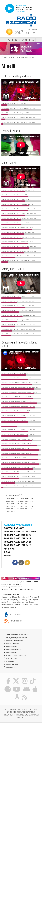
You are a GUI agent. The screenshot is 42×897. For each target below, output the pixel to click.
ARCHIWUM (9, 548)
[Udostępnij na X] (21, 562)
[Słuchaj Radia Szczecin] (9, 8)
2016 (22, 506)
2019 (8, 509)
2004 (22, 501)
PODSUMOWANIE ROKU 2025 (17, 535)
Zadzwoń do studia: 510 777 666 (17, 635)
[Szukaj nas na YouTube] (17, 686)
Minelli (8, 66)
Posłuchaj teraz (11, 658)
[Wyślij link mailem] (27, 562)
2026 (13, 511)
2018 (31, 506)
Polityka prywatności (17, 715)
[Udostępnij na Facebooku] (15, 562)
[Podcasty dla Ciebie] (17, 694)
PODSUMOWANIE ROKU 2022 (17, 545)
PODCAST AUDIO (15, 614)
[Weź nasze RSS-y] (25, 694)
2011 (27, 504)
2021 (17, 509)
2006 (31, 501)
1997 (17, 499)
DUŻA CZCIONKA (12, 664)
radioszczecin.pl (11, 647)
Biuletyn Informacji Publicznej (16, 655)
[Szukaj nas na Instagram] (25, 678)
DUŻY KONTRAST (12, 667)
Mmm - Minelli (9, 163)
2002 (13, 501)
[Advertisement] (21, 746)
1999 (27, 499)
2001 (8, 501)
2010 (22, 504)
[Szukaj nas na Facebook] (8, 678)
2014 (13, 506)
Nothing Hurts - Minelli (13, 269)
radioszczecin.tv (11, 652)
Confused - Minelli (10, 131)
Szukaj (32, 40)
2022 (22, 509)
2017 (27, 506)
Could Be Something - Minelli (16, 76)
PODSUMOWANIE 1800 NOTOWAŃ (20, 531)
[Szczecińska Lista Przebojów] (21, 48)
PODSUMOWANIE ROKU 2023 (17, 541)
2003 (17, 501)
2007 (8, 504)
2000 (31, 499)
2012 (31, 504)
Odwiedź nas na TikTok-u (22, 40)
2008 (13, 504)
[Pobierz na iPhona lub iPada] (35, 686)
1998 (22, 499)
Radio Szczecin (9, 57)
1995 (8, 499)
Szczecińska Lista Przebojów (25, 57)
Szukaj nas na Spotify (26, 40)
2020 (13, 509)
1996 (13, 499)
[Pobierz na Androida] (26, 686)
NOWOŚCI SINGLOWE (14, 528)
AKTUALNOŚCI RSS (16, 621)
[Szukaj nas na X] (16, 678)
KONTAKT (8, 555)
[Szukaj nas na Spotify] (7, 686)
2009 (17, 504)
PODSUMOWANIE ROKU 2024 (17, 538)
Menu (38, 40)
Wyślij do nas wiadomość (29, 40)
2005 (27, 501)
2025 (8, 511)
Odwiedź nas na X (16, 40)
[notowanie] (21, 578)
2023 (27, 509)
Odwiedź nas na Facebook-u (12, 40)
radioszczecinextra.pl (13, 649)
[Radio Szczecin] (21, 20)
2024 (31, 509)
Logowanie (10, 661)
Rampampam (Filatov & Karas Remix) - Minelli (20, 344)
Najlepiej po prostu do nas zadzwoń (9, 40)
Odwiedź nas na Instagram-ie (19, 40)
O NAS (7, 552)
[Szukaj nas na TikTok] (33, 678)
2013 (8, 506)
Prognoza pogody (12, 644)
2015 (17, 506)
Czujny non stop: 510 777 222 (16, 638)
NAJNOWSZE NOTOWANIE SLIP (18, 524)
